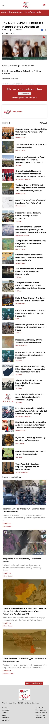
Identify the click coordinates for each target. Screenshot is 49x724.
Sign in (34, 98)
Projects (5, 720)
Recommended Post (12, 477)
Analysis (5, 710)
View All (43, 123)
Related (6, 123)
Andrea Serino (20, 150)
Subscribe (25, 94)
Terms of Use (41, 710)
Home (4, 708)
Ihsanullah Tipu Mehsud (23, 179)
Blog (4, 715)
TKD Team (18, 165)
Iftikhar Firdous (20, 137)
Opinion (5, 718)
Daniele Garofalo (21, 345)
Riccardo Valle (20, 304)
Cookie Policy (40, 715)
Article (5, 713)
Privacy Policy (41, 713)
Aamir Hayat (19, 443)
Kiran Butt (18, 457)
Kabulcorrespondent (22, 235)
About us (39, 708)
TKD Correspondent (21, 472)
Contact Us (40, 718)
